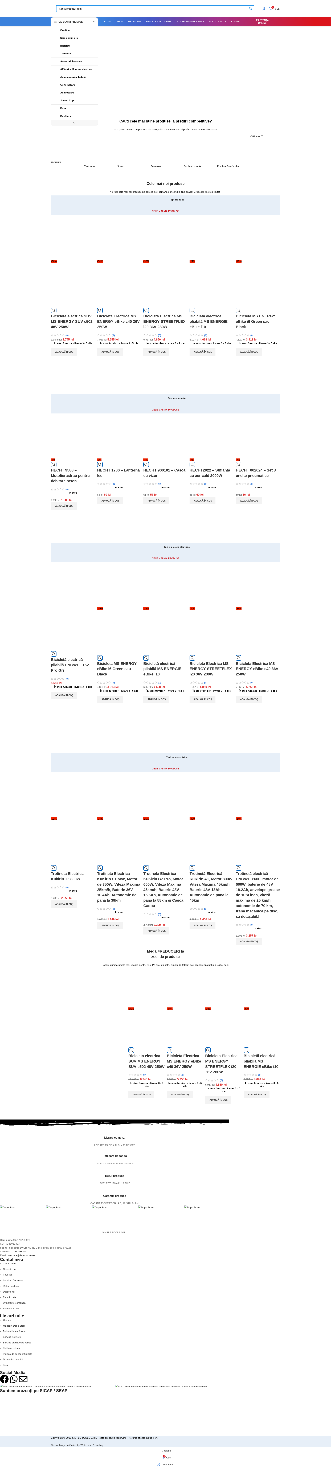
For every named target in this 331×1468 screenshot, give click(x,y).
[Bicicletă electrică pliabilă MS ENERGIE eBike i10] (212, 237)
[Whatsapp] (13, 1379)
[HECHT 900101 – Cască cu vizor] (165, 435)
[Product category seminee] (165, 153)
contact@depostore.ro (21, 1255)
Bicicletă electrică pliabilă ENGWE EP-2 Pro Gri (70, 665)
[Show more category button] (74, 123)
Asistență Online (262, 21)
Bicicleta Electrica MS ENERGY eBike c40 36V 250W (118, 321)
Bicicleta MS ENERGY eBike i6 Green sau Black (255, 321)
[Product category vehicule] (65, 151)
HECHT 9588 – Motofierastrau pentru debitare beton (70, 475)
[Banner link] (189, 69)
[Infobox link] (114, 1137)
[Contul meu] (263, 8)
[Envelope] (23, 1379)
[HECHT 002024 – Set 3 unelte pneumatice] (258, 435)
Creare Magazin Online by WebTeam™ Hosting (77, 1445)
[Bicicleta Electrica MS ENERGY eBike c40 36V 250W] (119, 237)
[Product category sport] (132, 153)
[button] (64, 352)
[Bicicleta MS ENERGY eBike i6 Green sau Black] (258, 237)
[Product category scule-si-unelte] (198, 153)
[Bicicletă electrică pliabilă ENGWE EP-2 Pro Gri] (73, 584)
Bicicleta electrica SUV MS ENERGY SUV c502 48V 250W (71, 321)
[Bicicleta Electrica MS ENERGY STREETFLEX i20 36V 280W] (165, 237)
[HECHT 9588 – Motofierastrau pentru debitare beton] (73, 435)
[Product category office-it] (265, 138)
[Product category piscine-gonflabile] (232, 153)
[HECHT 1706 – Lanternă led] (119, 435)
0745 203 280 (19, 1251)
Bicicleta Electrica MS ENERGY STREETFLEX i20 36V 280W (164, 321)
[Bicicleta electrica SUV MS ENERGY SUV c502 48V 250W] (73, 237)
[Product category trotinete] (99, 153)
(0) (67, 335)
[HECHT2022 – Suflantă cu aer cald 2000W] (212, 435)
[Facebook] (4, 1379)
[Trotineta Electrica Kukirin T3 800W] (73, 794)
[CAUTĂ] (250, 8)
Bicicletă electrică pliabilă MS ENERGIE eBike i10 (209, 321)
